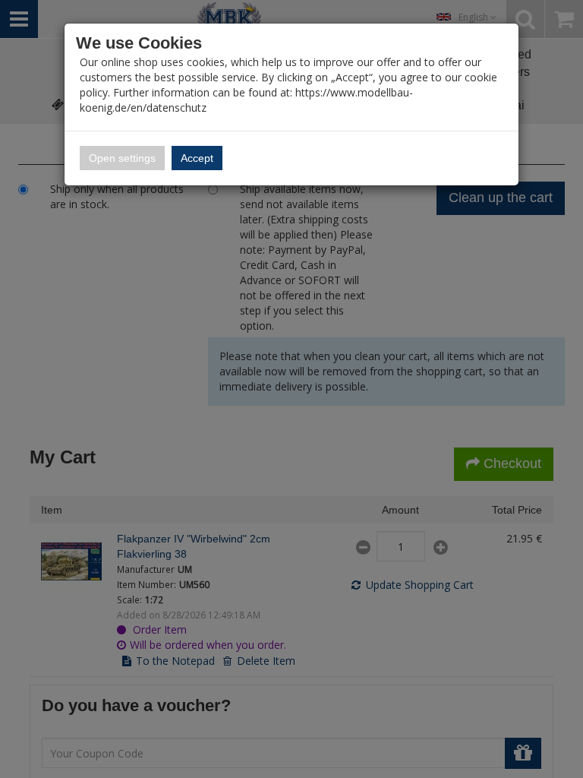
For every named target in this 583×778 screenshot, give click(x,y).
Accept (197, 158)
